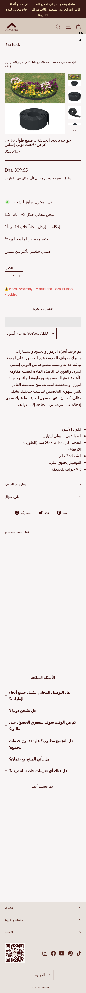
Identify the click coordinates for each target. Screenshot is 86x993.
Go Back (13, 44)
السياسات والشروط (15, 920)
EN (81, 33)
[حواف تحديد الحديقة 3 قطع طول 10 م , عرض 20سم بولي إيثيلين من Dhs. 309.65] (17, 588)
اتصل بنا (9, 932)
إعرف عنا (9, 907)
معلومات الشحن (16, 484)
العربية (40, 975)
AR (81, 40)
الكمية (9, 268)
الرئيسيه (71, 61)
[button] (43, 322)
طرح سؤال (12, 496)
